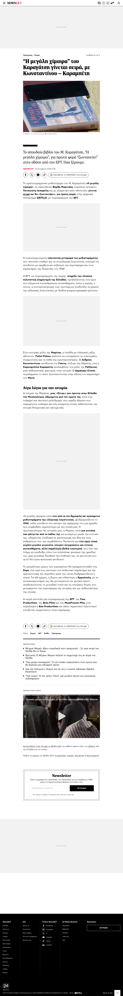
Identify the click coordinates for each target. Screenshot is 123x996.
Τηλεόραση (28, 55)
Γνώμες (5, 936)
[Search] (118, 3)
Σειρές (37, 55)
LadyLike (65, 936)
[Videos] (103, 3)
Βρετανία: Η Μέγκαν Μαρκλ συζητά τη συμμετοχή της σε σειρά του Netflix (60, 657)
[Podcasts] (108, 3)
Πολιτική (6, 929)
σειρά (26, 194)
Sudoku (70, 756)
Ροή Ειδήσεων (8, 958)
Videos (5, 969)
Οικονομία (6, 940)
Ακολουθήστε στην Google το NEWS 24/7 (42, 746)
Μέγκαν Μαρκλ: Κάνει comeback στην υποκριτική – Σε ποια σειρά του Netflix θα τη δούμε (62, 650)
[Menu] (4, 3)
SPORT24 (65, 929)
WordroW (79, 756)
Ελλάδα (5, 925)
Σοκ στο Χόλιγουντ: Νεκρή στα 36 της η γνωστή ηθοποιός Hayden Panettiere (60, 670)
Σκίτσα (5, 962)
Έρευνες (6, 954)
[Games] (112, 3)
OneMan (65, 933)
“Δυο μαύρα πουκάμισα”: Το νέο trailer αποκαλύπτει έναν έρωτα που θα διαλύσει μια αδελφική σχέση (61, 663)
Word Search (92, 756)
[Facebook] (25, 174)
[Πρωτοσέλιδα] (99, 3)
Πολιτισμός (7, 943)
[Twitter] (31, 174)
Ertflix (46, 633)
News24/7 (65, 925)
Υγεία (4, 951)
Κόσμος (5, 933)
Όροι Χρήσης (27, 933)
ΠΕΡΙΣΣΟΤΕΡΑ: (29, 644)
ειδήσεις (91, 746)
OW (63, 940)
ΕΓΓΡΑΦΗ (104, 928)
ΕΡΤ (40, 633)
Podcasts (6, 965)
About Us (26, 925)
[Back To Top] (117, 993)
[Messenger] (38, 174)
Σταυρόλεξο (60, 756)
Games (35, 756)
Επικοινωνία (27, 940)
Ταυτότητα (26, 929)
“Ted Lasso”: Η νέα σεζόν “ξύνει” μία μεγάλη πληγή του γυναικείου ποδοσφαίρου (60, 677)
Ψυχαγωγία (7, 947)
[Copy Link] (44, 174)
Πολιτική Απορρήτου (30, 936)
